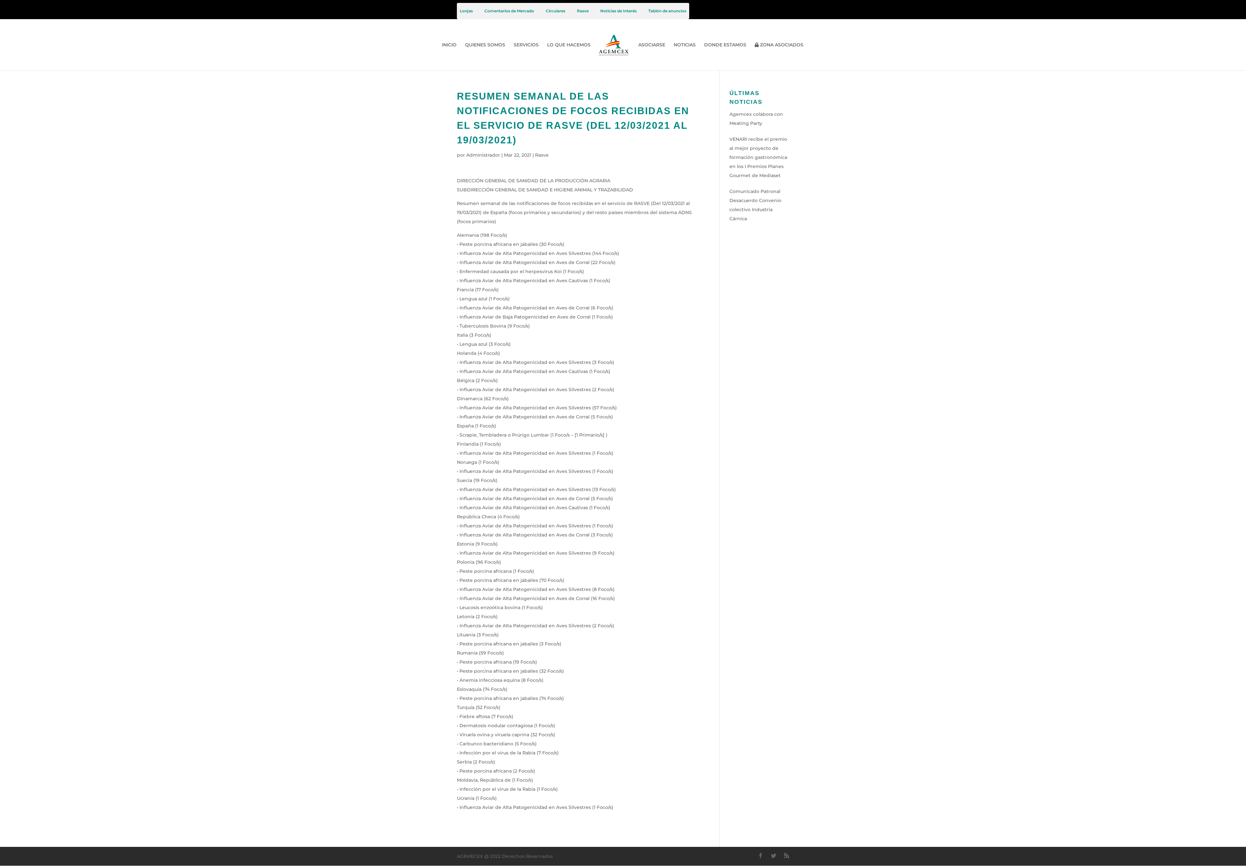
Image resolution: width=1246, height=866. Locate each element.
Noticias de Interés (618, 10)
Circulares (555, 10)
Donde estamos (725, 45)
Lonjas (466, 10)
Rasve (583, 10)
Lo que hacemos (569, 45)
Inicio (449, 45)
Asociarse (651, 45)
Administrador (483, 155)
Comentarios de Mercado (509, 10)
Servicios (526, 45)
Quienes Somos (485, 45)
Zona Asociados (781, 45)
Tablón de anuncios (667, 10)
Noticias (685, 45)
